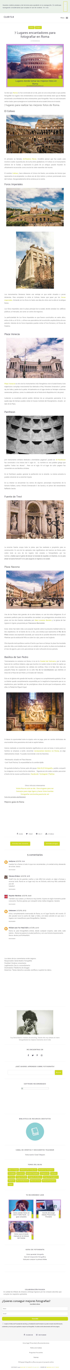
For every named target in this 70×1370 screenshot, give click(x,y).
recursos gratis (35, 1181)
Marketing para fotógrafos (28, 1170)
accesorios (20, 1173)
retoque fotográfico (49, 1181)
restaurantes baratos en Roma (46, 751)
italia (31, 27)
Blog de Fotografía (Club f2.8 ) (30, 1367)
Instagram (44, 774)
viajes (38, 27)
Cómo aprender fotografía (35, 1254)
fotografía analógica (35, 1177)
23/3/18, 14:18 (25, 876)
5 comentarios (35, 41)
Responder (12, 869)
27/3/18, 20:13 (21, 910)
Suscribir (35, 1318)
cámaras (11, 1177)
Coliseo (15, 173)
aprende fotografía (32, 1173)
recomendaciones (22, 1181)
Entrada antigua (52, 843)
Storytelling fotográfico (46, 1170)
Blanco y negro (13, 1170)
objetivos (11, 1181)
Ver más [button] (46, 7)
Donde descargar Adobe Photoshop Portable (49, 1215)
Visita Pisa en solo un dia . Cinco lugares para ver (35, 788)
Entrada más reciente (20, 843)
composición (45, 1173)
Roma (15, 93)
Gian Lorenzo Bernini (43, 620)
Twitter (52, 774)
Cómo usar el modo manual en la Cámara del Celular (21, 1236)
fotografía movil (21, 1177)
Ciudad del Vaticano (48, 661)
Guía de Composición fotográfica (35, 1257)
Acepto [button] (65, 7)
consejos (54, 1173)
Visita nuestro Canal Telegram (35, 1155)
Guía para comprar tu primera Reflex (35, 1259)
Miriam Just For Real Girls (19, 927)
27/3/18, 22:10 (34, 927)
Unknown (12, 910)
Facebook (34, 774)
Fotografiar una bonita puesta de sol (35, 794)
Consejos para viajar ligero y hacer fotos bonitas (35, 791)
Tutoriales (12, 1173)
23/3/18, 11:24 (20, 861)
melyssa (12, 861)
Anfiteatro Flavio (29, 159)
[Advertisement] (35, 990)
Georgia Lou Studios (53, 1367)
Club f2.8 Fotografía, (45, 768)
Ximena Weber (14, 876)
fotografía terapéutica (51, 1177)
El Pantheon (61, 459)
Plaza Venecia (9, 383)
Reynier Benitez (15, 895)
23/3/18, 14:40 (26, 895)
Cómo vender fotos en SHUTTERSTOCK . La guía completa (21, 1215)
